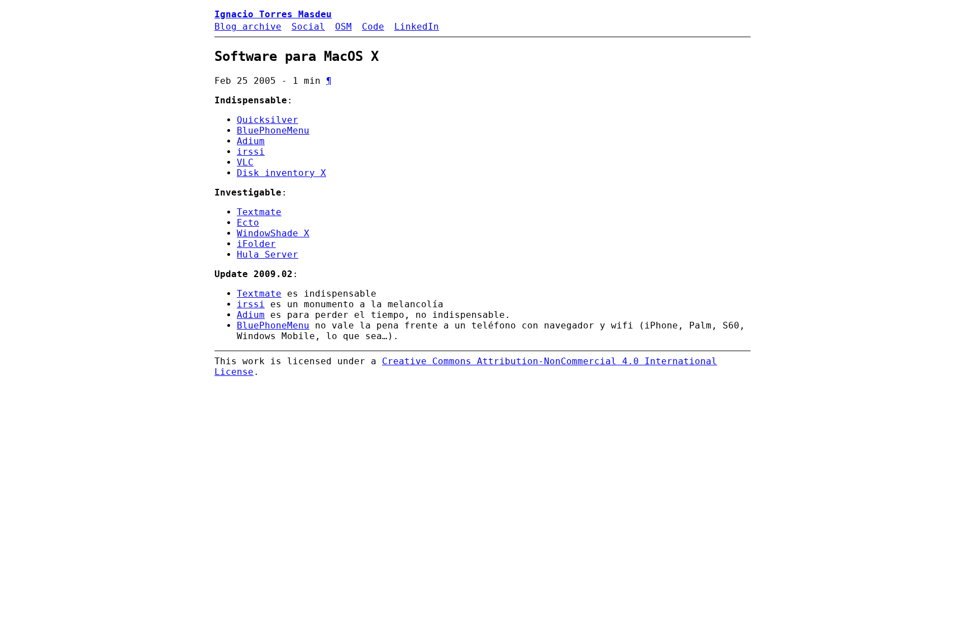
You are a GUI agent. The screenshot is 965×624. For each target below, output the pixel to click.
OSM (343, 26)
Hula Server (267, 254)
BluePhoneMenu (273, 130)
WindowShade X (273, 233)
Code (373, 26)
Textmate (259, 212)
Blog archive (247, 26)
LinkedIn (416, 26)
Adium (251, 141)
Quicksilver (267, 120)
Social (308, 26)
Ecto (248, 222)
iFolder (256, 244)
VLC (245, 162)
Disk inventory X (281, 173)
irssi (251, 151)
